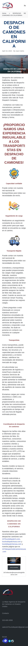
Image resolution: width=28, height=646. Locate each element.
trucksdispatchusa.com (11, 542)
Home (4, 13)
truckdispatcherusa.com (11, 544)
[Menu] (25, 5)
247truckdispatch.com (11, 539)
